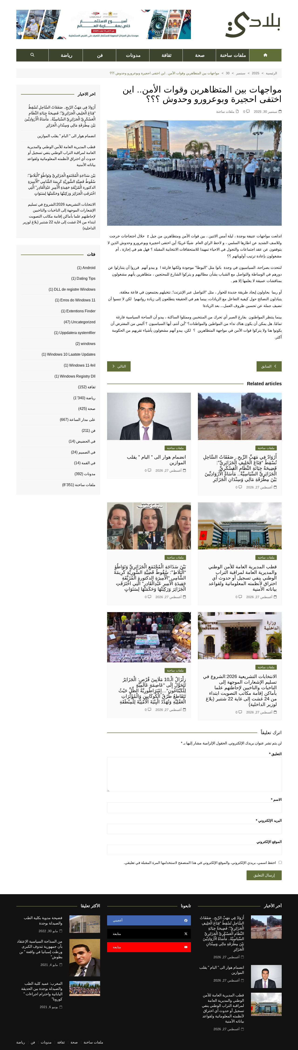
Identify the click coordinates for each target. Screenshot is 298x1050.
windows (88, 344)
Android (88, 268)
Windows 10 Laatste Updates (71, 354)
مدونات (133, 55)
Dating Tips (86, 278)
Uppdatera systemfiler (77, 333)
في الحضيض (85, 441)
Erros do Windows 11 (77, 300)
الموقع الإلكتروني (269, 842)
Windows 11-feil (82, 365)
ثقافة (167, 55)
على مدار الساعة (82, 420)
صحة (200, 55)
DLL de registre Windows (74, 289)
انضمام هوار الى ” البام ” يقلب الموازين (66, 136)
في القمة (88, 463)
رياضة (66, 55)
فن (100, 55)
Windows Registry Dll (77, 376)
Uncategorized (83, 322)
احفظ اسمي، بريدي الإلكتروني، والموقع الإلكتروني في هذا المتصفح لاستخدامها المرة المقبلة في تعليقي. (200, 863)
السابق (266, 366)
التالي (121, 366)
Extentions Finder (80, 311)
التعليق (275, 754)
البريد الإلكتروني (269, 820)
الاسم (276, 799)
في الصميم (86, 452)
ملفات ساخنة (233, 55)
